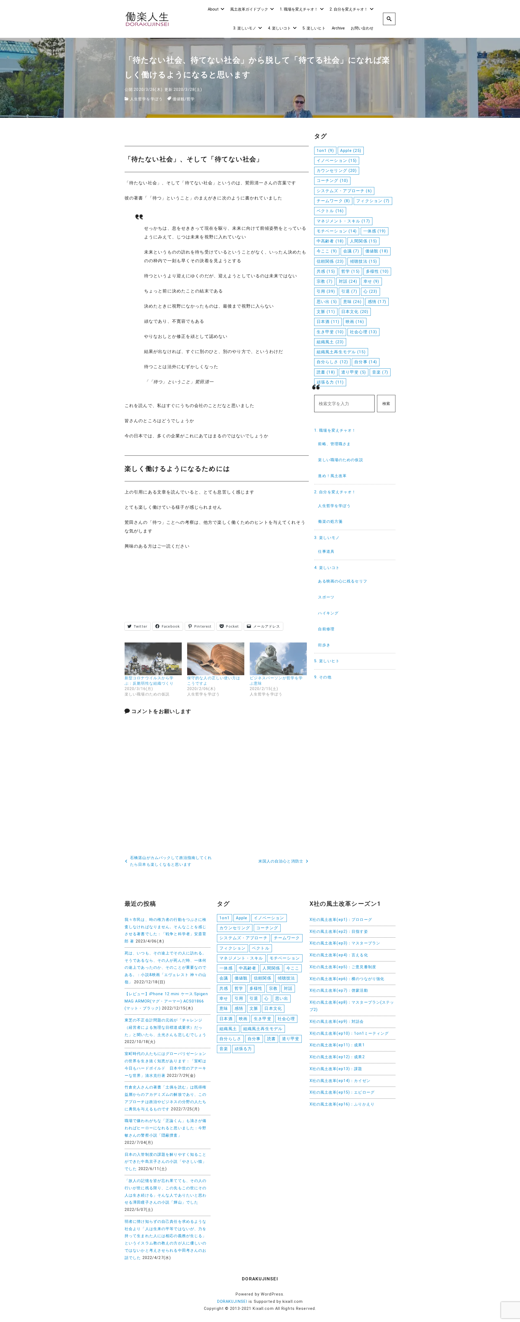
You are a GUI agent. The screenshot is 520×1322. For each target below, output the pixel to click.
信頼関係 (330, 261)
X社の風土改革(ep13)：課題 (336, 1069)
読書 (326, 372)
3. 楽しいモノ (244, 28)
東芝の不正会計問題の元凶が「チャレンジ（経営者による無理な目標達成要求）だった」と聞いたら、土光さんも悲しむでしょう (165, 1027)
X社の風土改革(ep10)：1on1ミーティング (349, 1033)
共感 (326, 271)
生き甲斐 (330, 331)
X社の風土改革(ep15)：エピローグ (342, 1092)
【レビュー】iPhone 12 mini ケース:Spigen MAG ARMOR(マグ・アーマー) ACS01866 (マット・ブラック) (166, 1001)
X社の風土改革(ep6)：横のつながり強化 (347, 979)
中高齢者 (330, 241)
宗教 (325, 281)
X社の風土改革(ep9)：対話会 (337, 1021)
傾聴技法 (363, 261)
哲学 (191, 99)
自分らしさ (332, 361)
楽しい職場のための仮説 (340, 460)
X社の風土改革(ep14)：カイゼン (340, 1080)
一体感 (374, 231)
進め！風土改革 (332, 476)
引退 (349, 291)
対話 (348, 281)
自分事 (365, 361)
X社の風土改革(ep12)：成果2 (337, 1057)
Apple (350, 150)
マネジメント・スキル (343, 221)
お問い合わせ (362, 28)
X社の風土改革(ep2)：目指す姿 (339, 931)
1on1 (325, 150)
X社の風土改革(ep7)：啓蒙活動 (339, 990)
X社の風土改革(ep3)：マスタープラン (345, 943)
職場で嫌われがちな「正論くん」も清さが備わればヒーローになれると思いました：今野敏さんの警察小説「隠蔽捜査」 (165, 1128)
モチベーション (337, 231)
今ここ (327, 251)
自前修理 (326, 629)
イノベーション (337, 160)
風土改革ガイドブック (249, 9)
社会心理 (363, 331)
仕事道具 (326, 551)
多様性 (377, 271)
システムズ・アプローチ (344, 190)
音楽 (380, 372)
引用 (326, 291)
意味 (352, 301)
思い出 (327, 301)
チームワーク (333, 200)
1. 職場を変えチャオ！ (299, 9)
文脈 (326, 311)
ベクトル (330, 210)
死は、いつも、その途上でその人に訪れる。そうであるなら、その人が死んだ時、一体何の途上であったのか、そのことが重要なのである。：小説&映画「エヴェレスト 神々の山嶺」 (166, 967)
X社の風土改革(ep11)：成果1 (337, 1045)
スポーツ (326, 597)
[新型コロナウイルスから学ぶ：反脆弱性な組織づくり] (153, 658)
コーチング (332, 180)
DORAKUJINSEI (232, 1301)
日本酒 (328, 321)
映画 (355, 321)
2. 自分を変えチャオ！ (349, 9)
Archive (338, 28)
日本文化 (354, 311)
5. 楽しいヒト (314, 28)
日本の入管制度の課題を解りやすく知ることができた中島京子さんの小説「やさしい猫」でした (165, 1161)
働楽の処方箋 (330, 521)
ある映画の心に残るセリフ (342, 581)
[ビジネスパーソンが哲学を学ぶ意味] (278, 658)
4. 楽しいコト (279, 28)
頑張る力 (330, 382)
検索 (386, 403)
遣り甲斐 (353, 372)
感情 (377, 301)
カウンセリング (337, 170)
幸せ (371, 281)
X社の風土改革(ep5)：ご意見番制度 (343, 967)
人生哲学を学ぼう (146, 99)
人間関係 (363, 241)
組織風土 (330, 341)
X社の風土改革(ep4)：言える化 (339, 955)
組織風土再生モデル (341, 351)
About (213, 9)
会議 (351, 251)
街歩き (324, 645)
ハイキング (328, 613)
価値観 (179, 99)
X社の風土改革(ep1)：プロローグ (341, 919)
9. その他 (323, 677)
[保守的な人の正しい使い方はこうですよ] (215, 658)
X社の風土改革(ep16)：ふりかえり (342, 1104)
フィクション (372, 200)
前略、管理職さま (334, 444)
